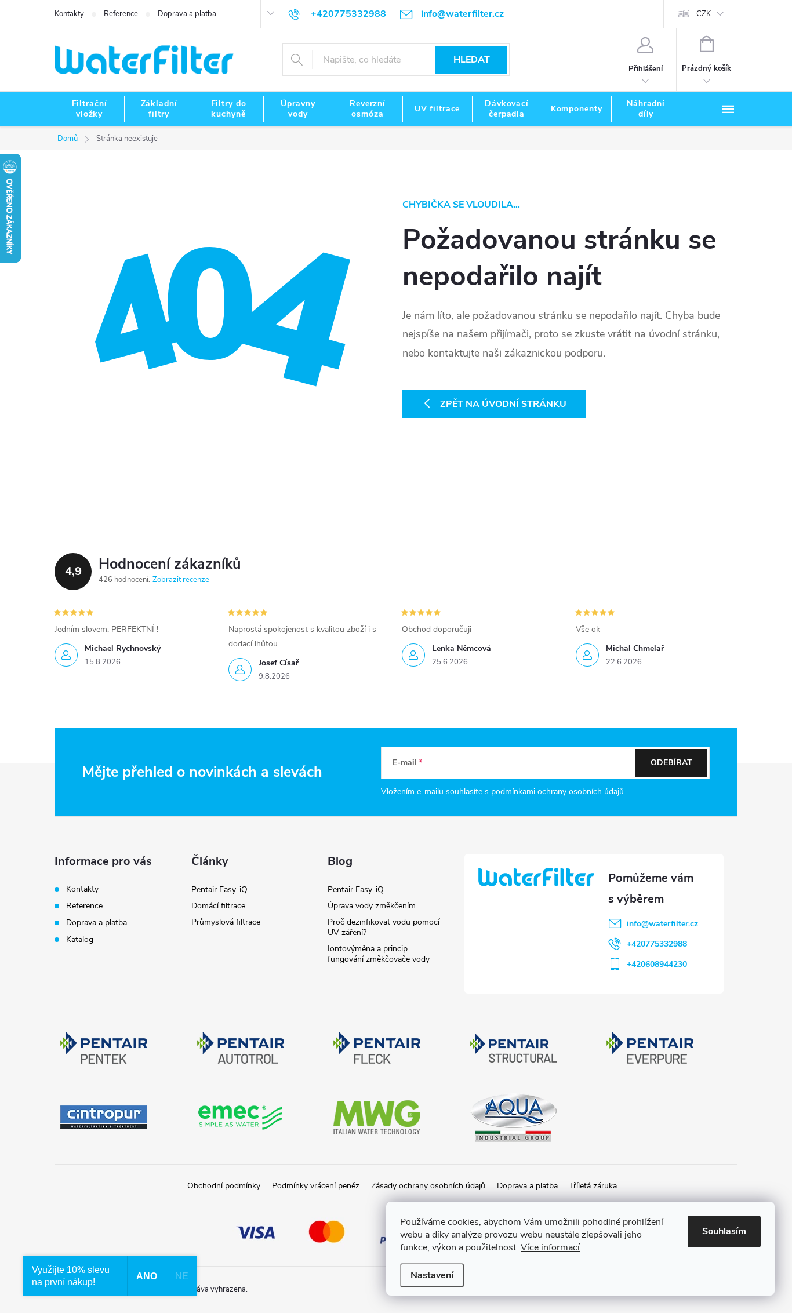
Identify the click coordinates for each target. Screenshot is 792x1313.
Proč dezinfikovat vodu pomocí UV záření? (383, 927)
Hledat (471, 59)
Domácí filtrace (218, 905)
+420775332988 (657, 944)
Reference (121, 14)
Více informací (550, 1247)
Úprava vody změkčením (372, 905)
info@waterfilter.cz (662, 923)
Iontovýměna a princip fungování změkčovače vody (379, 954)
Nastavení (431, 1275)
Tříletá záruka (593, 1185)
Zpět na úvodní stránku (503, 404)
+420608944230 (657, 964)
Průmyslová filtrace (225, 922)
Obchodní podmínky (223, 1185)
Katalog (79, 939)
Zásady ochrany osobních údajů (428, 1185)
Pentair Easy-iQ (219, 889)
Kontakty (69, 14)
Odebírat (671, 762)
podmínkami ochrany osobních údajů (557, 791)
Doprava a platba (187, 14)
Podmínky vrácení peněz (315, 1185)
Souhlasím (724, 1231)
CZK (703, 14)
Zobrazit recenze (180, 579)
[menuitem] (89, 109)
